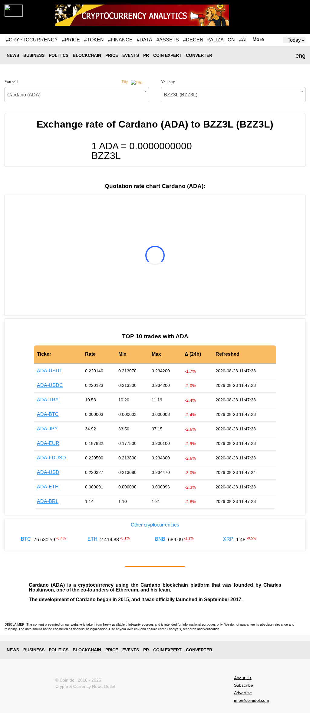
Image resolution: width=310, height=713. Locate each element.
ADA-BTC (48, 414)
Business (34, 55)
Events (130, 55)
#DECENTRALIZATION (209, 39)
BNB (160, 539)
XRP (228, 539)
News (13, 55)
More (258, 39)
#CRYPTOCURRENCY (32, 39)
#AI (242, 39)
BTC (26, 539)
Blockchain (87, 55)
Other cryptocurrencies (155, 524)
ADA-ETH (48, 486)
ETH (92, 539)
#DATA (144, 39)
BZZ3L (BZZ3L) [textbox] (180, 94)
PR (146, 55)
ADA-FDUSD (51, 457)
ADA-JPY (47, 428)
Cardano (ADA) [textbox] (24, 94)
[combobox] (77, 94)
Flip (125, 81)
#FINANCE (120, 39)
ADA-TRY (48, 399)
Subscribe (243, 685)
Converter (199, 55)
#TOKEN (94, 39)
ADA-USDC (50, 385)
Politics (58, 55)
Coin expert (167, 55)
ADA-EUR (48, 443)
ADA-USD (48, 472)
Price (111, 55)
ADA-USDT (49, 370)
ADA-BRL (47, 501)
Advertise (243, 692)
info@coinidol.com (251, 700)
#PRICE (71, 39)
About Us (243, 677)
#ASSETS (168, 39)
